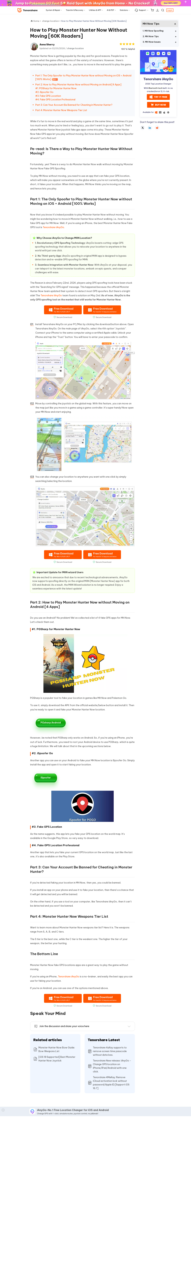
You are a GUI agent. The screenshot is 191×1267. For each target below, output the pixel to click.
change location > (51, 21)
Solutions (124, 10)
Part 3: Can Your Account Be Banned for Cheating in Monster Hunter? (73, 104)
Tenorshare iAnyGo (53, 227)
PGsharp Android (51, 722)
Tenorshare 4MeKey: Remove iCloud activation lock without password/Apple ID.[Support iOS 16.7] (111, 1083)
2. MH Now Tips (151, 36)
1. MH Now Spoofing (153, 30)
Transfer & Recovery (74, 10)
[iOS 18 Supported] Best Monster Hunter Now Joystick (56, 1058)
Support (142, 10)
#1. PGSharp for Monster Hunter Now (56, 88)
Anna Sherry (47, 44)
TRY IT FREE (160, 97)
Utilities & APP (95, 10)
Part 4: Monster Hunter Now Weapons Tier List (61, 110)
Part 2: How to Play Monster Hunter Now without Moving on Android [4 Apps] (78, 84)
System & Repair (53, 10)
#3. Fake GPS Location (48, 95)
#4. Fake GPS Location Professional (55, 99)
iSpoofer (46, 777)
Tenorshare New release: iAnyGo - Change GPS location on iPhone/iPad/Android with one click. (112, 1066)
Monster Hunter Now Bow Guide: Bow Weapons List (56, 1049)
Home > (37, 21)
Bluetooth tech (155, 88)
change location (75, 48)
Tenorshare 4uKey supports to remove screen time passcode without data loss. (110, 1051)
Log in (169, 10)
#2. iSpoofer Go (44, 92)
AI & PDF (110, 10)
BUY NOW (160, 104)
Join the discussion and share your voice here (64, 1026)
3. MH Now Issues (152, 42)
